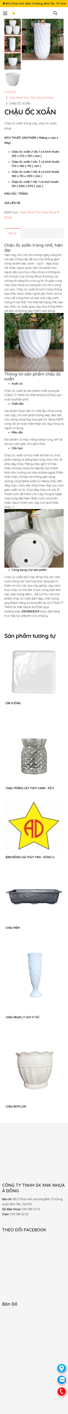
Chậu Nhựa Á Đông (41, 97)
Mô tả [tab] (12, 233)
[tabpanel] (34, 430)
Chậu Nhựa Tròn (19, 97)
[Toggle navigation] (7, 13)
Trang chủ (10, 92)
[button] (55, 13)
